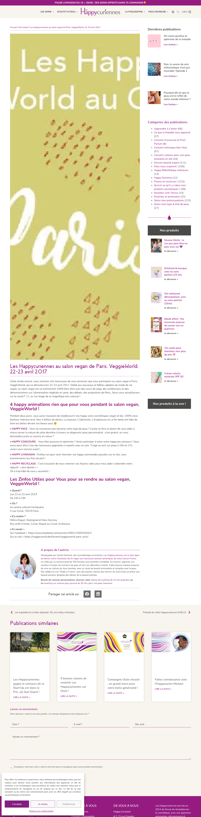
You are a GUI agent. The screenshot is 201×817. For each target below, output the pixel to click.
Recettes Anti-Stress (166, 193)
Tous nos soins (79, 811)
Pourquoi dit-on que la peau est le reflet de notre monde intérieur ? (177, 96)
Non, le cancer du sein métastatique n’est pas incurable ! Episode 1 (177, 68)
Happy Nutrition (163, 177)
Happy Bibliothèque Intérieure (171, 170)
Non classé (23, 27)
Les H (106, 555)
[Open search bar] (178, 12)
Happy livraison (122, 811)
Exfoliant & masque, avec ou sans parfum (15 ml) (175, 272)
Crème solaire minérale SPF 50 (173, 375)
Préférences (68, 804)
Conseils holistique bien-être (170, 147)
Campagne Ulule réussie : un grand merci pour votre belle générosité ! (124, 684)
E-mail (78, 724)
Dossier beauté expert (166, 162)
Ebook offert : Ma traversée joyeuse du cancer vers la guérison (174, 323)
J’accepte (17, 804)
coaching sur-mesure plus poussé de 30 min (65, 583)
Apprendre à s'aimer (165, 128)
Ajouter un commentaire (25, 736)
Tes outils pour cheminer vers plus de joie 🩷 (175, 351)
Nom (15, 724)
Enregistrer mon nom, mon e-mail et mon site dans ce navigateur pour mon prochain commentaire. (58, 766)
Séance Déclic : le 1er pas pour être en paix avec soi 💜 (175, 243)
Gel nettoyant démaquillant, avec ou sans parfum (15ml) (175, 298)
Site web (139, 724)
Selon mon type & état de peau (171, 204)
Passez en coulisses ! (166, 181)
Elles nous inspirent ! (166, 166)
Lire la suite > (21, 697)
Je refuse (42, 804)
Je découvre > (171, 251)
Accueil (13, 27)
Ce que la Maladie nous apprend (172, 132)
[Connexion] (173, 12)
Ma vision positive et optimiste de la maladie (177, 37)
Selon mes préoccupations (169, 200)
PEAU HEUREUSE (157, 11)
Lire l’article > (171, 44)
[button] (87, 594)
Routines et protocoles (167, 196)
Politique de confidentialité (41, 811)
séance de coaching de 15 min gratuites (110, 579)
